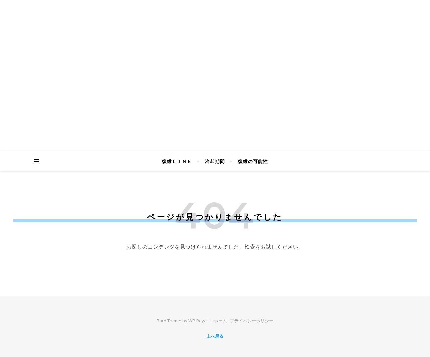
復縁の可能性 (253, 161)
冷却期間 (215, 161)
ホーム (220, 321)
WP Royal (198, 321)
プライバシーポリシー (251, 321)
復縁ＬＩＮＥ (177, 161)
